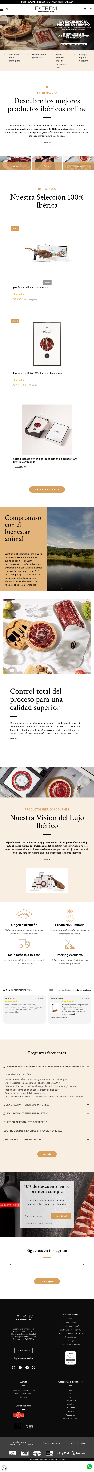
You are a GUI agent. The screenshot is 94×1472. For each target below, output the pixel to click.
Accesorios (70, 1414)
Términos (62, 1459)
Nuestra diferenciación (70, 1326)
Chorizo (70, 1404)
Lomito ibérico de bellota (14, 1018)
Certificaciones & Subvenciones (70, 1333)
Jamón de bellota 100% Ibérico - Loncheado (38, 373)
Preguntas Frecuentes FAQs (23, 1390)
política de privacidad (43, 1223)
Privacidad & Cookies (51, 1443)
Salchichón (70, 1407)
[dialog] (4, 1468)
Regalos (70, 1411)
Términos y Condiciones (77, 1443)
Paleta (70, 1393)
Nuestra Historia (70, 1322)
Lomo (70, 1397)
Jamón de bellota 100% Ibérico (30, 287)
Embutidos (79, 166)
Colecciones (70, 1337)
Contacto (23, 1397)
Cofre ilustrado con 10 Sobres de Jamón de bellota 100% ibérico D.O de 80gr (45, 460)
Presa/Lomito (70, 1400)
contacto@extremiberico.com (23, 1336)
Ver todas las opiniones (81, 990)
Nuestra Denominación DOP (70, 1329)
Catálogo (70, 1340)
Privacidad (54, 1459)
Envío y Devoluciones (23, 1393)
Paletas (47, 166)
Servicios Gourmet (70, 1418)
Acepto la (39, 1223)
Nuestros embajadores (70, 1344)
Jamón (15, 166)
